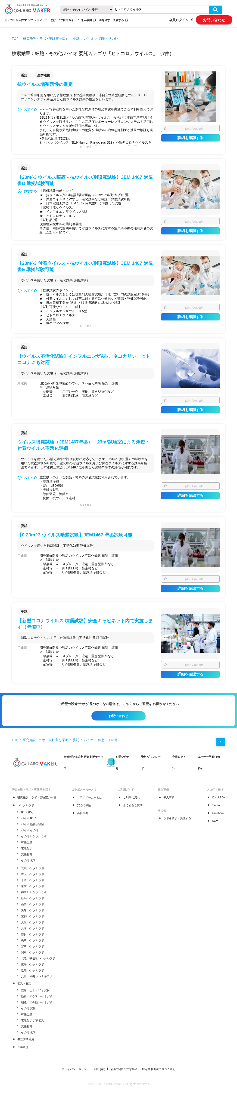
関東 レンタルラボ (32, 952)
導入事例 (86, 20)
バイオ (89, 38)
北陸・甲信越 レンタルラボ (38, 958)
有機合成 (26, 842)
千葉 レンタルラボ (32, 880)
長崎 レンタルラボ (32, 940)
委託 (76, 38)
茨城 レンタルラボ (32, 868)
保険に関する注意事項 (123, 1069)
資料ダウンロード (151, 762)
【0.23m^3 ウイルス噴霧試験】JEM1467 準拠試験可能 (74, 534)
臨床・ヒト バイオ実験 (35, 990)
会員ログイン (179, 20)
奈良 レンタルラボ (32, 934)
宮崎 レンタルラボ (32, 946)
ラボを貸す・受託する (110, 20)
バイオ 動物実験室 (32, 824)
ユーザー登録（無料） (209, 762)
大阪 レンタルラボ (32, 922)
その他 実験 (28, 1008)
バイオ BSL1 (29, 818)
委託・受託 (24, 983)
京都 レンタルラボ (32, 916)
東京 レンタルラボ (32, 886)
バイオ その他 (29, 830)
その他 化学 (28, 860)
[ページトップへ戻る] (220, 742)
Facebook (218, 813)
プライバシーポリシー (75, 1069)
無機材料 (26, 854)
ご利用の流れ (131, 797)
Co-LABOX (218, 797)
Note (215, 821)
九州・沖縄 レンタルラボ (36, 976)
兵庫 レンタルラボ (32, 928)
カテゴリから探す (16, 20)
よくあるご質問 (133, 805)
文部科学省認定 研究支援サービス (83, 762)
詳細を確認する (190, 138)
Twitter (216, 805)
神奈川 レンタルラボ (34, 892)
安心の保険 (84, 805)
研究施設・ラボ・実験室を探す (46, 38)
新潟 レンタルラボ (32, 898)
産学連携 (22, 1047)
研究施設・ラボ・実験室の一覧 (36, 797)
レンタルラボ (25, 805)
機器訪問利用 (25, 1039)
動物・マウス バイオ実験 (36, 996)
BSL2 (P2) (27, 812)
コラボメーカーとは (89, 797)
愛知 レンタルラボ (32, 910)
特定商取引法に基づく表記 (158, 1069)
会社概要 (82, 813)
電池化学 (26, 848)
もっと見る (85, 147)
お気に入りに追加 (194, 128)
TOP (15, 38)
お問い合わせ (214, 19)
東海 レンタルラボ (32, 964)
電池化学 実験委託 (32, 1020)
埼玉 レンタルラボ (32, 874)
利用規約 (99, 1069)
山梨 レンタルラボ (32, 904)
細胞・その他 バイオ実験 (36, 1002)
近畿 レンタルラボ (32, 970)
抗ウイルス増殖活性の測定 (45, 84)
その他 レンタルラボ (34, 836)
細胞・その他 (108, 38)
